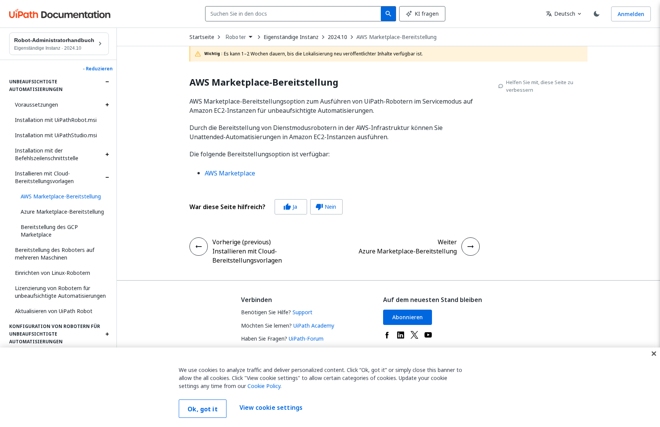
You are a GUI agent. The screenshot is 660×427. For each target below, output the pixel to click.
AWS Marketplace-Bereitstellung (396, 37)
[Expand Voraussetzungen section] (107, 104)
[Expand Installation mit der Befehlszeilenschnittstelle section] (107, 154)
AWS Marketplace (230, 173)
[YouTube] (428, 335)
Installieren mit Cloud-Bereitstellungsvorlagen (44, 177)
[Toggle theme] (596, 13)
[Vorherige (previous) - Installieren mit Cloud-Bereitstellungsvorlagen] (198, 246)
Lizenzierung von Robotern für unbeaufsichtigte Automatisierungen (60, 292)
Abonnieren (407, 317)
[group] (266, 206)
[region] (330, 387)
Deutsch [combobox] (560, 14)
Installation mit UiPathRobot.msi (56, 120)
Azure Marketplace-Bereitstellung (62, 212)
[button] (62, 196)
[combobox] (295, 14)
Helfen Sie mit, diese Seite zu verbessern (539, 86)
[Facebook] (387, 335)
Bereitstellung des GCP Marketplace (49, 231)
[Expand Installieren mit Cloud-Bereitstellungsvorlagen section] (107, 177)
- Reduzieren (98, 68)
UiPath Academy (313, 325)
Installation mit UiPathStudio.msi (56, 135)
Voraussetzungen (36, 105)
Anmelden (631, 14)
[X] (414, 335)
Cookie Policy (263, 386)
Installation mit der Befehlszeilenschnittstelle (46, 154)
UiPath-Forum (306, 338)
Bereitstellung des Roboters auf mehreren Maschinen (54, 253)
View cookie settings (270, 407)
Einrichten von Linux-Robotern (52, 273)
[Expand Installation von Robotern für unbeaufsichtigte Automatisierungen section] (107, 81)
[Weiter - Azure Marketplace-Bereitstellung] (470, 246)
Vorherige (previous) (241, 242)
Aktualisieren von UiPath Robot (53, 311)
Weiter (447, 242)
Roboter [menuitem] (236, 37)
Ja (290, 207)
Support (302, 312)
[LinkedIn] (400, 335)
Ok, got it (203, 409)
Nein (325, 207)
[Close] (654, 353)
